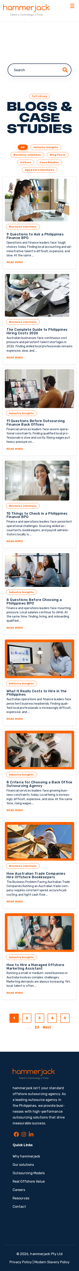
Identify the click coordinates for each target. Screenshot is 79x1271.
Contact (19, 1207)
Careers (19, 1190)
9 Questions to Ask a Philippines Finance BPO (35, 236)
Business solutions (27, 154)
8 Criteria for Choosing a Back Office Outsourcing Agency (39, 784)
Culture (25, 162)
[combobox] (39, 69)
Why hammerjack (26, 1156)
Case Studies (49, 162)
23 (37, 1027)
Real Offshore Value (29, 1181)
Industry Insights (45, 147)
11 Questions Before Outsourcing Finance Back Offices (36, 422)
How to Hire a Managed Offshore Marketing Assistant (35, 966)
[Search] (65, 70)
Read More (39, 262)
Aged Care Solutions (39, 169)
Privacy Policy (20, 1262)
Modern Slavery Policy (52, 1262)
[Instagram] (23, 1135)
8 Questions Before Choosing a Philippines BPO (34, 601)
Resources (21, 1198)
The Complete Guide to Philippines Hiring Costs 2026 (37, 331)
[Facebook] (16, 1135)
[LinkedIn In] (31, 1135)
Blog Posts (58, 154)
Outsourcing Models (29, 1173)
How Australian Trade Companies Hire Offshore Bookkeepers (36, 875)
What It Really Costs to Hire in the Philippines (37, 693)
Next (47, 1027)
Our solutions (23, 1165)
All (23, 147)
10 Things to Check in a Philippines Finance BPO (37, 515)
